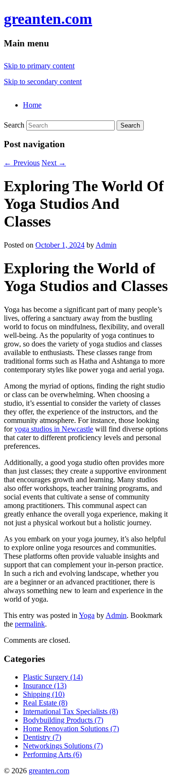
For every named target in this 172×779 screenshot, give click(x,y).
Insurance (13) (44, 686)
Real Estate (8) (45, 703)
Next (54, 163)
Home (32, 105)
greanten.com (48, 18)
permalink (30, 624)
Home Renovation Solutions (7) (71, 729)
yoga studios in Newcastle (53, 429)
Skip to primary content (39, 66)
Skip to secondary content (43, 81)
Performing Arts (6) (52, 754)
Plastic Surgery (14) (53, 677)
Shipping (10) (43, 694)
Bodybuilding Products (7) (63, 720)
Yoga (87, 615)
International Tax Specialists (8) (70, 711)
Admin (106, 245)
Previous (22, 163)
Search (14, 125)
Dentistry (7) (42, 737)
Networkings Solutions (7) (63, 746)
